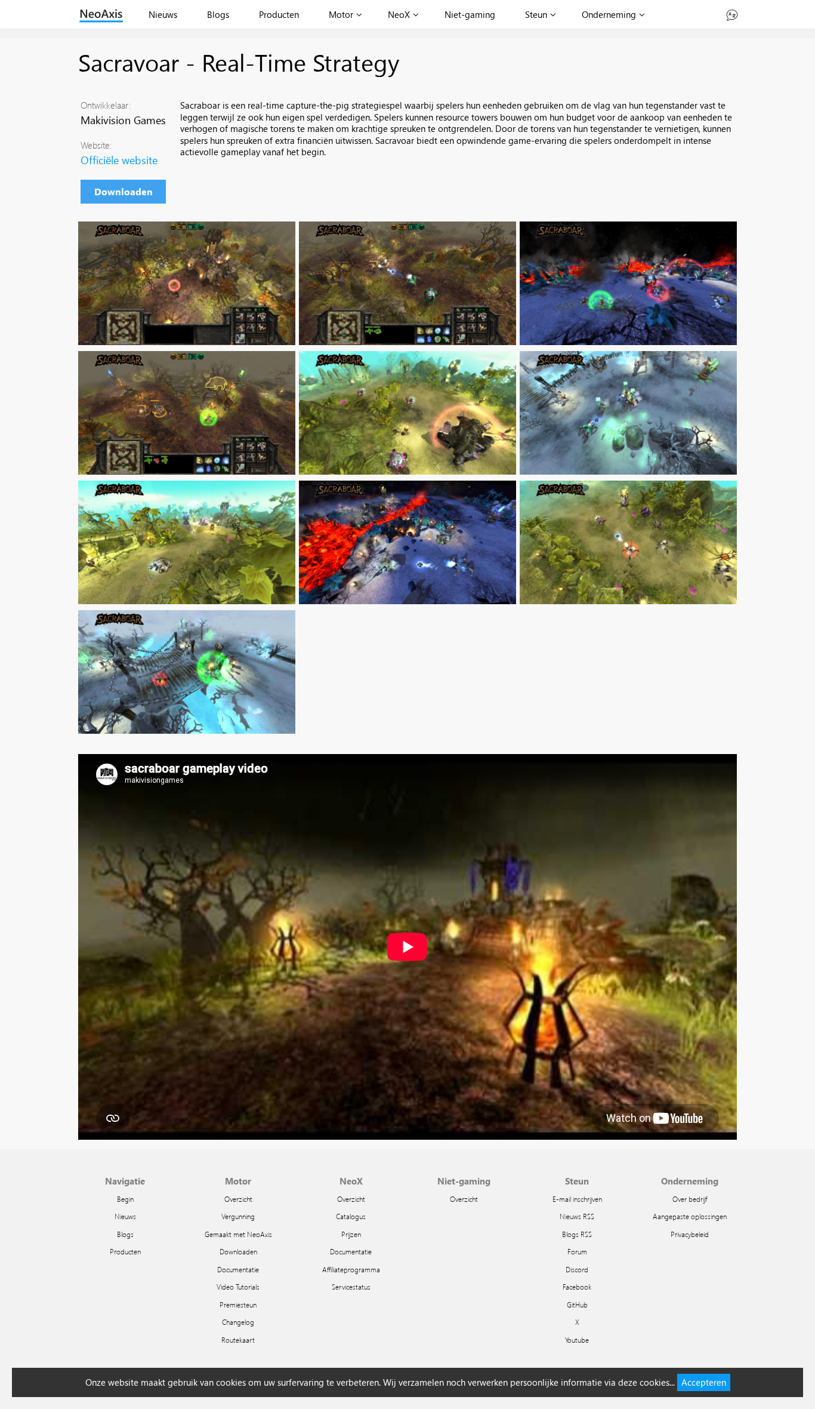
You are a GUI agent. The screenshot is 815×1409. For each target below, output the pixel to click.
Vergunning (238, 1216)
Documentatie (238, 1269)
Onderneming (609, 14)
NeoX (399, 14)
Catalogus (351, 1216)
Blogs (218, 14)
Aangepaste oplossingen (690, 1216)
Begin (125, 1199)
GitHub (577, 1304)
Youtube (577, 1340)
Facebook (577, 1286)
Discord (577, 1269)
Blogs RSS (577, 1234)
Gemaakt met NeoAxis (238, 1234)
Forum (577, 1251)
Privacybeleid (690, 1234)
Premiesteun (238, 1304)
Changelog (238, 1322)
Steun (536, 14)
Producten (279, 14)
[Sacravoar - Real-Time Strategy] (186, 283)
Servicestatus (351, 1286)
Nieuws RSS (577, 1216)
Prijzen (351, 1234)
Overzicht (238, 1199)
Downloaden (123, 191)
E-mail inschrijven (577, 1199)
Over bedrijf (689, 1199)
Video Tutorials (238, 1286)
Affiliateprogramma (351, 1269)
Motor (341, 14)
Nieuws (163, 14)
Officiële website (119, 159)
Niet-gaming (469, 14)
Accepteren (703, 1382)
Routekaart (238, 1340)
